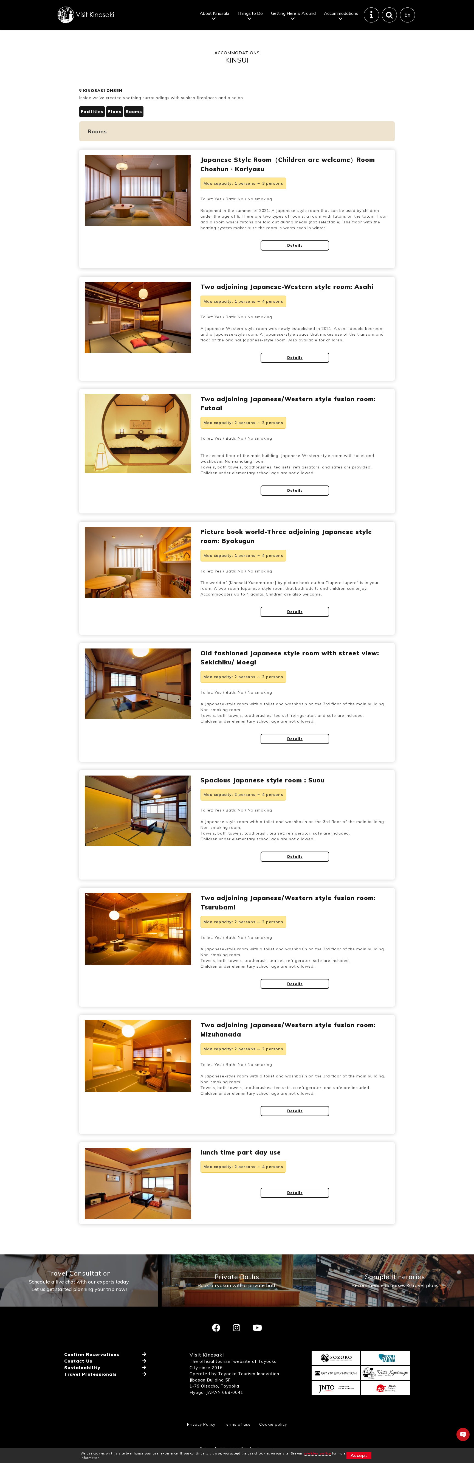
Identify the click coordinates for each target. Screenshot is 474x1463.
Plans (115, 111)
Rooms (134, 111)
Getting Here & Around (293, 13)
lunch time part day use (241, 1152)
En (407, 15)
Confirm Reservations (91, 1354)
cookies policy (317, 1453)
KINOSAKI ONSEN (102, 90)
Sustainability (82, 1367)
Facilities (92, 111)
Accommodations (341, 13)
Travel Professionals (90, 1374)
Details (295, 245)
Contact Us (78, 1361)
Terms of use (237, 1424)
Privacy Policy (201, 1424)
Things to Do (250, 13)
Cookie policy (273, 1424)
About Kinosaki (214, 13)
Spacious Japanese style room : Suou (263, 780)
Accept (359, 1455)
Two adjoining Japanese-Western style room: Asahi (287, 287)
